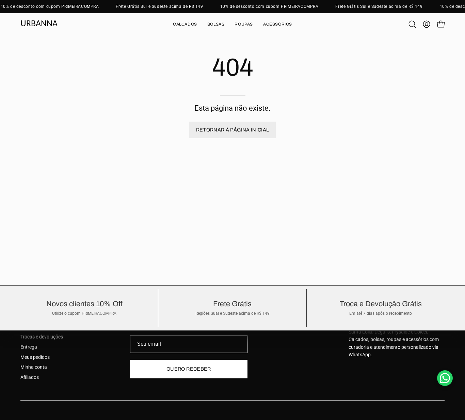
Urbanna (39, 24)
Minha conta (33, 367)
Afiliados (29, 377)
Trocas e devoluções (41, 337)
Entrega (28, 347)
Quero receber (188, 369)
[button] (185, 24)
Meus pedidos (35, 357)
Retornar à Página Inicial (232, 130)
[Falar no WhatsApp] (445, 378)
